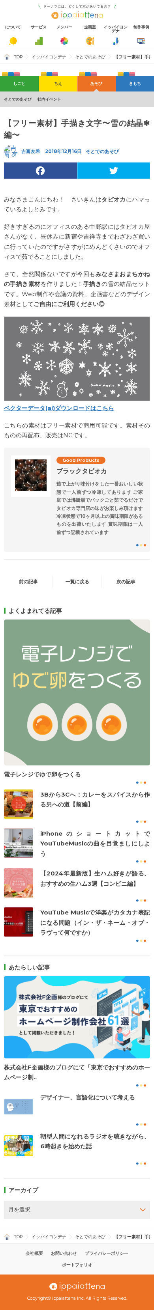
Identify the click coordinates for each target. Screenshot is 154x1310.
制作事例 (141, 27)
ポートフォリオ (77, 1264)
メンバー (64, 27)
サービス (39, 27)
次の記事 (125, 581)
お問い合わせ (64, 1253)
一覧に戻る (77, 581)
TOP (18, 57)
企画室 (90, 27)
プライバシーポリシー (106, 1253)
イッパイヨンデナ (116, 29)
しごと (19, 83)
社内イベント (49, 99)
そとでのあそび (90, 57)
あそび (96, 83)
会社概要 (34, 1253)
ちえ (58, 83)
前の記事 (28, 581)
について (13, 27)
